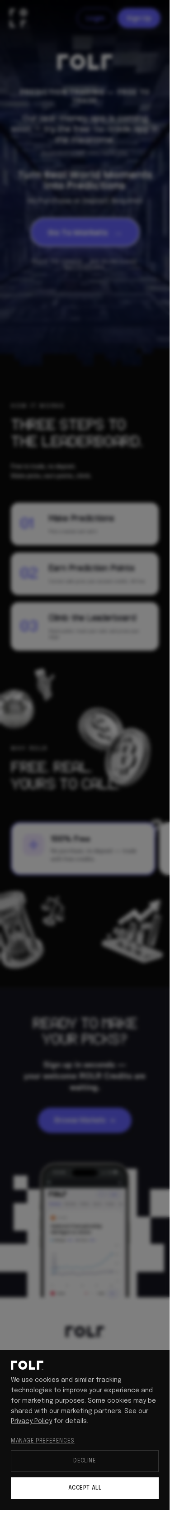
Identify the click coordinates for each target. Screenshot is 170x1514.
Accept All (85, 1488)
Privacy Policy (31, 1421)
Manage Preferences (43, 1441)
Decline (84, 1461)
